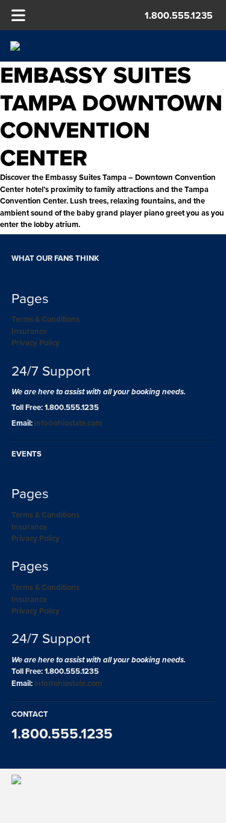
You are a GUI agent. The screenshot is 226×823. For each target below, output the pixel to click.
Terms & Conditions (45, 319)
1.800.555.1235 (179, 15)
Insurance (29, 331)
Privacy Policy (35, 342)
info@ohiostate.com (68, 423)
